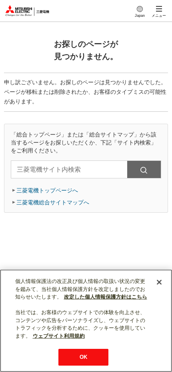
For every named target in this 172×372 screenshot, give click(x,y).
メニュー (159, 16)
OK (83, 357)
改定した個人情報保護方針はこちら (105, 297)
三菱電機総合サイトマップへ (52, 202)
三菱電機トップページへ (47, 190)
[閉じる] (159, 282)
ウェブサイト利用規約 (59, 336)
